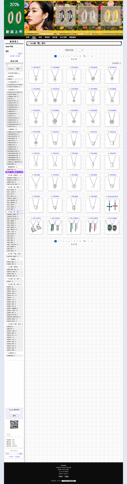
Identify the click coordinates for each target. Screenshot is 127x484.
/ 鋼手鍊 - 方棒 (11, 346)
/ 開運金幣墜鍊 (11, 164)
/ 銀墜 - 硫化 (11, 248)
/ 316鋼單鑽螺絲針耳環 (13, 157)
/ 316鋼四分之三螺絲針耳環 (14, 162)
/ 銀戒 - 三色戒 (11, 192)
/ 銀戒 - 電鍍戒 (11, 189)
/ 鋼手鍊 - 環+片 (11, 335)
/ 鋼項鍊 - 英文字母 (12, 314)
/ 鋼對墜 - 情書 (11, 289)
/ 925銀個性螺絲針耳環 (13, 124)
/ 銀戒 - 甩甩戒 (11, 204)
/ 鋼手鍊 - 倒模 (11, 333)
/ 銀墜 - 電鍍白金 (12, 229)
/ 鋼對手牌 (10, 328)
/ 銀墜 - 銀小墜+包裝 (13, 218)
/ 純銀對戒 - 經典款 (12, 198)
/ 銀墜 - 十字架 (11, 231)
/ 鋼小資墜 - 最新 (12, 276)
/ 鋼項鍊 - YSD (11, 299)
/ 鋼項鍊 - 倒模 (11, 293)
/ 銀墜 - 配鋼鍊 (11, 221)
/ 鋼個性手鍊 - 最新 (12, 269)
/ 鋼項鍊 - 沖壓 (11, 302)
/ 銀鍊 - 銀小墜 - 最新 (13, 184)
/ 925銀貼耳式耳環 (12, 100)
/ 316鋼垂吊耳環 (12, 144)
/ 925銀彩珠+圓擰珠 (12, 94)
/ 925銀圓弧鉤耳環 (12, 113)
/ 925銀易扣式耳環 (12, 103)
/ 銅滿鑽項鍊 (11, 355)
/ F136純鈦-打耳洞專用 (13, 86)
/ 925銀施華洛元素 (12, 109)
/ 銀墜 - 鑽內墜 (11, 233)
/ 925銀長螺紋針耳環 (13, 107)
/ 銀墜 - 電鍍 (11, 240)
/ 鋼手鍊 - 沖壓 (11, 341)
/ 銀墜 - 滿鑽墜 (11, 246)
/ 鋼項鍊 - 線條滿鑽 (12, 308)
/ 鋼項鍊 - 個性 (11, 312)
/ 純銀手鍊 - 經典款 (12, 256)
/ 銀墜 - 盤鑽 (11, 242)
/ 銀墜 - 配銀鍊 (11, 223)
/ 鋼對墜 (10, 287)
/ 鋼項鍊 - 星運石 (12, 319)
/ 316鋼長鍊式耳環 (12, 147)
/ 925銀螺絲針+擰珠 (13, 96)
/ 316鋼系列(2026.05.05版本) (14, 132)
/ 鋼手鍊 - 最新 (11, 273)
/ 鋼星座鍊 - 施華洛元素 (13, 317)
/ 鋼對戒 (10, 281)
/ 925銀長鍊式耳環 (12, 120)
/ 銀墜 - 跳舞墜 (11, 227)
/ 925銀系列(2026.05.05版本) (14, 92)
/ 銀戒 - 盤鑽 (11, 209)
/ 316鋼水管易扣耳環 (13, 136)
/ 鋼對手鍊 (10, 326)
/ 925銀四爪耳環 (12, 126)
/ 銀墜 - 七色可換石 (12, 244)
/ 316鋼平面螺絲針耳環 (13, 153)
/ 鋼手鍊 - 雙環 (11, 343)
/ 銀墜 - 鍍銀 (11, 238)
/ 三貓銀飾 (9, 79)
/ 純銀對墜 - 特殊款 (12, 216)
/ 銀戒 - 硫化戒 (11, 196)
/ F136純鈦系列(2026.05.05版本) (15, 84)
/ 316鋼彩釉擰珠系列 (13, 134)
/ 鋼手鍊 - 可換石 (11, 331)
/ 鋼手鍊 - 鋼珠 (11, 348)
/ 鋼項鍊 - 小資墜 (12, 310)
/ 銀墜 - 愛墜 (11, 236)
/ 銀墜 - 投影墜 (11, 225)
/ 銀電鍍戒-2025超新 (13, 177)
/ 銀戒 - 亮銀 (11, 194)
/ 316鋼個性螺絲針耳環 (13, 155)
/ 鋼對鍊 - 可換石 (11, 291)
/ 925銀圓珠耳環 (12, 111)
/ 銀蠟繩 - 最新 (11, 182)
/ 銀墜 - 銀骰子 (11, 251)
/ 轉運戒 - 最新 (11, 262)
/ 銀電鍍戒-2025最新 (13, 180)
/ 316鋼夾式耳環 (12, 140)
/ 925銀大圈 (10, 98)
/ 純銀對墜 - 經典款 (12, 214)
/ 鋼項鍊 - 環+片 (11, 295)
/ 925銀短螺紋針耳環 (13, 105)
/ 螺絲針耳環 (11, 169)
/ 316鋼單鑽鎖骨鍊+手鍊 (14, 159)
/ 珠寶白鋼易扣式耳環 (13, 151)
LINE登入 (11, 456)
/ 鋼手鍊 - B (10, 337)
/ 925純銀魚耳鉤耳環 (13, 118)
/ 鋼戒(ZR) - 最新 (12, 271)
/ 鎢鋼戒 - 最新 (11, 264)
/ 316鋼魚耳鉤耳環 (12, 142)
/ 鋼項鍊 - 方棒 (11, 306)
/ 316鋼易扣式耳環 (12, 149)
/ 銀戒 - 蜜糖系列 (12, 200)
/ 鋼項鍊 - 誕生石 (12, 321)
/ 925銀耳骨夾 (11, 115)
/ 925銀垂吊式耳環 (12, 122)
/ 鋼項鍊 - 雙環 (11, 304)
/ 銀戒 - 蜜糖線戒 (12, 202)
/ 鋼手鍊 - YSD (11, 339)
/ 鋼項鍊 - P (10, 297)
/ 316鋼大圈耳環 (12, 138)
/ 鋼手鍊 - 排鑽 (11, 350)
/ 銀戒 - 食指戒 (11, 207)
